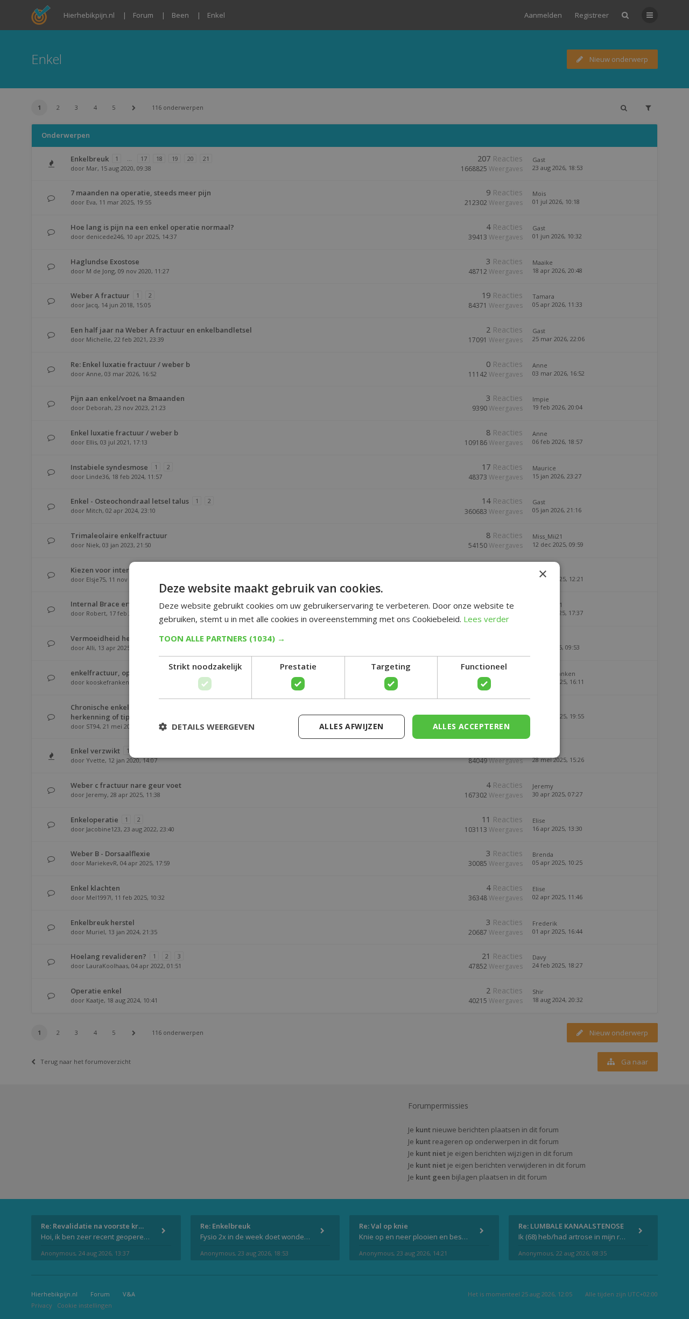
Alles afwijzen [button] (351, 726)
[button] (344, 638)
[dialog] (344, 659)
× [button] (542, 574)
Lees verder (486, 618)
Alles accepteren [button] (471, 726)
